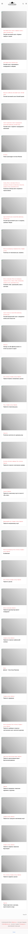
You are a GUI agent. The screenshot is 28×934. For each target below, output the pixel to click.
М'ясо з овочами (11, 182)
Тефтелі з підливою (8, 698)
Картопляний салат (8, 216)
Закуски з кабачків (7, 92)
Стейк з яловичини (18, 280)
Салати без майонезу (8, 124)
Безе (4, 668)
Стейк (12, 280)
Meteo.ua (14, 922)
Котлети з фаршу (12, 461)
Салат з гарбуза (15, 30)
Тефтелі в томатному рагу (10, 407)
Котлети (5, 461)
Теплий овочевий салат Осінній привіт (13, 96)
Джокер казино (16, 346)
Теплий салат (10, 32)
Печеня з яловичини (14, 184)
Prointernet (6, 553)
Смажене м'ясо (17, 248)
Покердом (22, 924)
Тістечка (5, 154)
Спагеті (5, 491)
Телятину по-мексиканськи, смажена (13, 252)
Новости (5, 344)
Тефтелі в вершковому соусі (11, 523)
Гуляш (4, 182)
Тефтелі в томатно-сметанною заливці (14, 465)
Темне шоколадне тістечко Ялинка (12, 156)
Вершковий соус (7, 521)
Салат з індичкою (7, 122)
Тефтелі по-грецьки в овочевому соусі (14, 818)
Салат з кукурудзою (17, 122)
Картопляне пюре (12, 756)
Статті (14, 932)
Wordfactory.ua (6, 924)
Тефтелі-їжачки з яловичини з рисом (13, 378)
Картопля (5, 756)
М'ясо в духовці (7, 724)
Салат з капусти (7, 312)
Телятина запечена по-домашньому (13, 435)
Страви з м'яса (6, 186)
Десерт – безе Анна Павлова (11, 670)
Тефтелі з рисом (7, 581)
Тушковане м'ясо (15, 186)
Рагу (4, 404)
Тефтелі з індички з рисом (10, 877)
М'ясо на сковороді (8, 248)
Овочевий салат (7, 30)
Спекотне (21, 184)
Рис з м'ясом (6, 376)
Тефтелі (19, 376)
